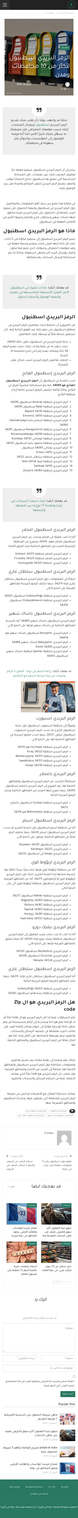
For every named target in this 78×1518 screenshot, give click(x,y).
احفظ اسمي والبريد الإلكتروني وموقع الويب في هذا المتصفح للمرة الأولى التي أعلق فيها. (39, 1383)
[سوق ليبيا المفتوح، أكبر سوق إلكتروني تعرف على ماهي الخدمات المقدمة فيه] (56, 1214)
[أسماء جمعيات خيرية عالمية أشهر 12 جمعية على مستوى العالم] (22, 1252)
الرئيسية (65, 1487)
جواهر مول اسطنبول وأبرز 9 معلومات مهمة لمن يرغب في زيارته (57, 1165)
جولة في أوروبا (8, 1507)
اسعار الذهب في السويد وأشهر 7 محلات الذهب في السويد (20, 1165)
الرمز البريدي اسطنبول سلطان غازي (31, 1116)
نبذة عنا (52, 1487)
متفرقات (65, 48)
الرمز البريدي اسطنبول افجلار (36, 1111)
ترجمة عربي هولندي (39, 1494)
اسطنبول (42, 125)
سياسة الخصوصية (34, 1487)
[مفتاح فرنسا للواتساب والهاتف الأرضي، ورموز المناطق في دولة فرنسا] (22, 1214)
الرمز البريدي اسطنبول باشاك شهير (60, 1116)
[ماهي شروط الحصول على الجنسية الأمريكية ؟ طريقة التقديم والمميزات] (67, 1419)
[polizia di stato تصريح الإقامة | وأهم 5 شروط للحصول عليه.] (67, 1452)
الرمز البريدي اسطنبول (59, 1111)
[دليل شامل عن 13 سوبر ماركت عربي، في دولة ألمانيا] (56, 1252)
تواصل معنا (14, 1487)
